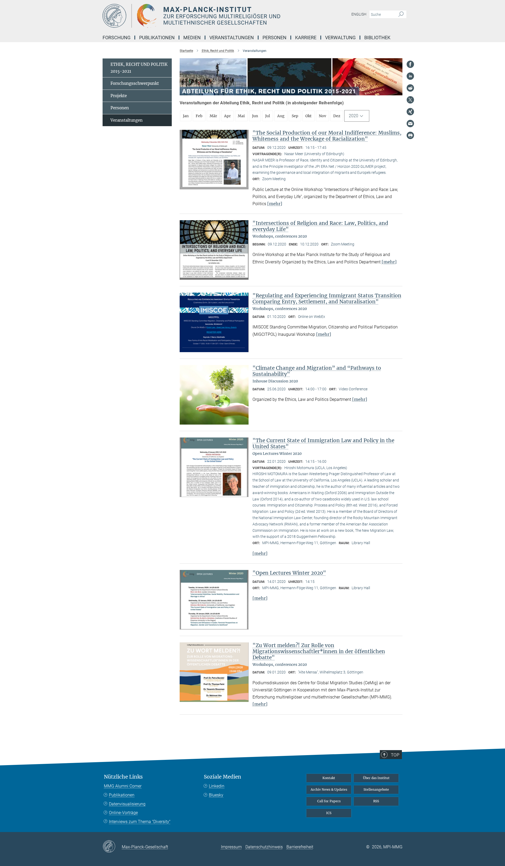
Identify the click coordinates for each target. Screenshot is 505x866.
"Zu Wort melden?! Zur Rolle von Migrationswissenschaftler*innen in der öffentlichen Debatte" (318, 651)
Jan (186, 116)
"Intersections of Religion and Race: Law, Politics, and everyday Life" (320, 226)
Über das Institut (376, 778)
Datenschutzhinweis (264, 846)
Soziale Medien (222, 777)
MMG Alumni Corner (123, 786)
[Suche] (401, 14)
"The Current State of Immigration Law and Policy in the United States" (323, 443)
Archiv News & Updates (329, 789)
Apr (227, 116)
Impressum (231, 846)
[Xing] (410, 112)
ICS (328, 813)
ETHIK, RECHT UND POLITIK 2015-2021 (139, 68)
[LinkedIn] (410, 76)
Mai (241, 116)
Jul (267, 116)
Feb (199, 116)
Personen (119, 107)
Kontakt (328, 778)
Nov (322, 116)
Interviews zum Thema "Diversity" (139, 821)
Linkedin (216, 786)
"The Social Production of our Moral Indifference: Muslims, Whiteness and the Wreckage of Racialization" (326, 136)
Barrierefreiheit (299, 846)
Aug (281, 116)
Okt (308, 116)
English (358, 14)
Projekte (118, 95)
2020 (353, 115)
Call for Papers (329, 801)
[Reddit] (410, 88)
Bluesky (216, 795)
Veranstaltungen (126, 120)
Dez (336, 116)
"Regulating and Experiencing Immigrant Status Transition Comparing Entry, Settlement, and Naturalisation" (326, 298)
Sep (295, 116)
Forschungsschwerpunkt (134, 83)
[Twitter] (410, 100)
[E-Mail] (410, 123)
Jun (255, 116)
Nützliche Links (123, 777)
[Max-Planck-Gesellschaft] (112, 846)
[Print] (410, 135)
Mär (213, 116)
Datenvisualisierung (127, 803)
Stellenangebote (376, 789)
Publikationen (121, 795)
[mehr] (274, 203)
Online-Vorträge (123, 812)
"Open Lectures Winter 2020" (289, 573)
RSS (376, 801)
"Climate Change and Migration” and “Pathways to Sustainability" (316, 371)
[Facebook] (410, 64)
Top (395, 754)
